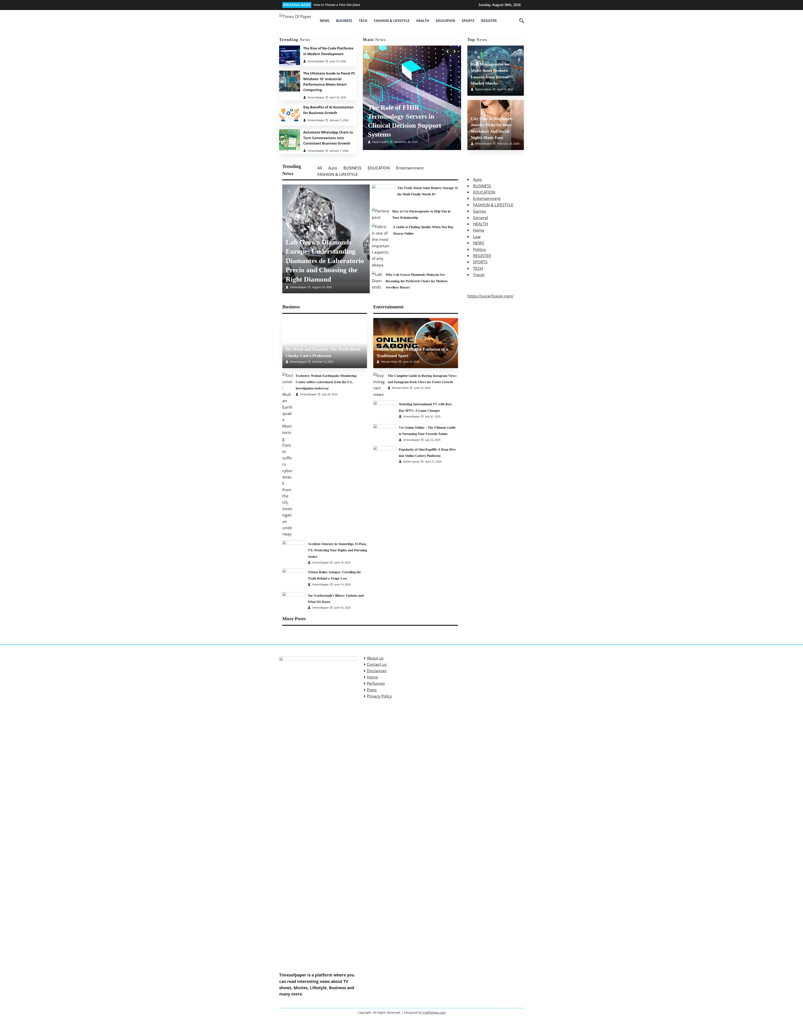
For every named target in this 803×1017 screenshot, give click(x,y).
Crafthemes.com (433, 1012)
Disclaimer (377, 671)
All (319, 168)
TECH (363, 20)
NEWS (324, 20)
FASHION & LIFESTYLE (391, 20)
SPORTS (468, 20)
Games (479, 211)
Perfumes (376, 683)
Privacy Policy (379, 696)
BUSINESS (344, 20)
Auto (332, 168)
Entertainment (410, 168)
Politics (479, 249)
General (480, 217)
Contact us (377, 664)
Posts (372, 690)
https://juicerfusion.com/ (490, 296)
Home (478, 230)
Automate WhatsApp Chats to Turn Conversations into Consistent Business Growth (328, 138)
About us (375, 658)
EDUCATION (445, 20)
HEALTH (422, 20)
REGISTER (489, 20)
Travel (479, 274)
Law (477, 236)
